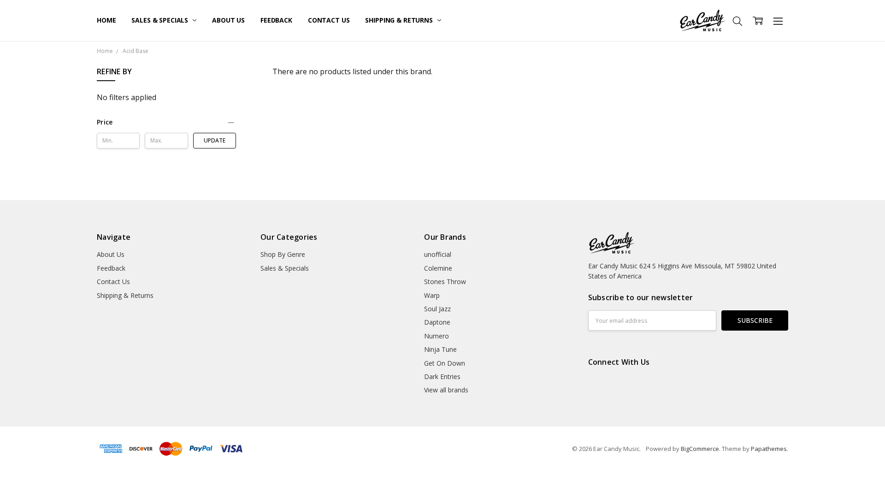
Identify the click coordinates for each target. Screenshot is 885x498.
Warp (432, 295)
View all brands (446, 389)
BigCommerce (700, 449)
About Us (228, 20)
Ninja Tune (440, 349)
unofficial (437, 254)
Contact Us (329, 20)
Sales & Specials (160, 20)
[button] (166, 122)
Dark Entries (442, 376)
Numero (436, 336)
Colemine (438, 268)
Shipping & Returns (399, 20)
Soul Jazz (437, 308)
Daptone (437, 322)
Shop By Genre (282, 254)
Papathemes (769, 449)
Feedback (276, 20)
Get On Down (444, 363)
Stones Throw (445, 281)
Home (106, 20)
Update (214, 140)
